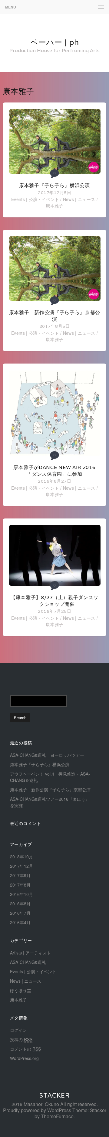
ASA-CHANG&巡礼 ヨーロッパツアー (47, 755)
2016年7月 (20, 913)
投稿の (21, 1039)
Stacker (54, 1095)
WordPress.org (24, 1058)
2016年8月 (20, 904)
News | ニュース (79, 199)
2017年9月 (20, 875)
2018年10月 (21, 857)
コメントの (25, 1049)
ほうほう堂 (20, 990)
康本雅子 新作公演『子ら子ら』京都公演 (54, 315)
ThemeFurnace (57, 1116)
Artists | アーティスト (30, 953)
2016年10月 (21, 894)
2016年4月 (20, 922)
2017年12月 (21, 866)
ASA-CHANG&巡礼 (28, 962)
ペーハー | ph (54, 42)
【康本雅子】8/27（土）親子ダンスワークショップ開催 (54, 600)
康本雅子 (54, 206)
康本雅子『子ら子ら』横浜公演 (54, 185)
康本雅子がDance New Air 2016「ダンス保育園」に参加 (54, 470)
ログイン (18, 1030)
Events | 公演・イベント (35, 199)
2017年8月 (20, 885)
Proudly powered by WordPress (37, 1110)
